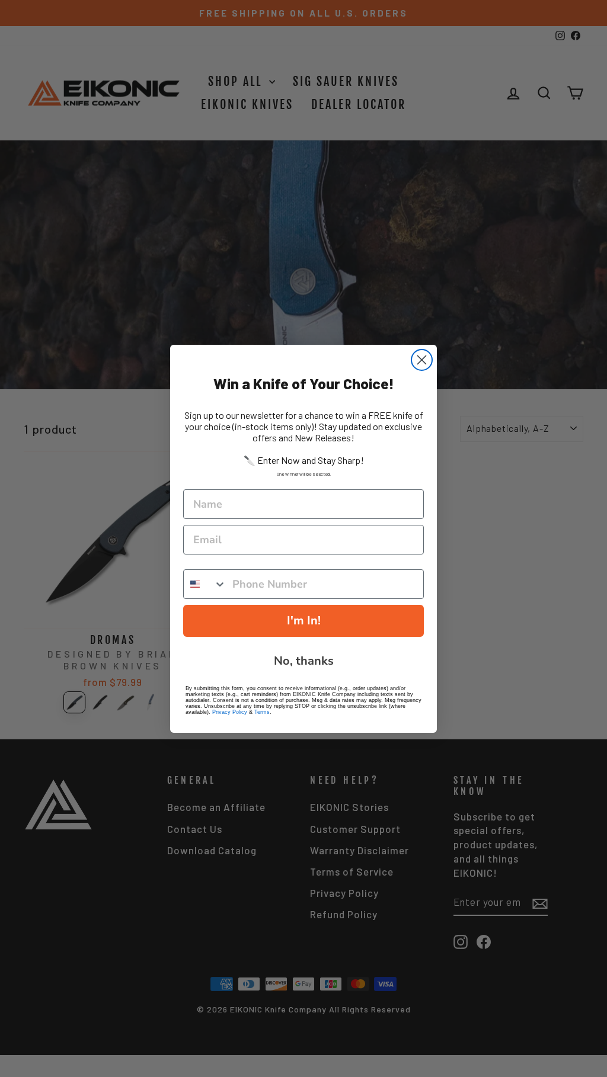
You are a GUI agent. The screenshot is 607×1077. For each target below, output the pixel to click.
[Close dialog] (421, 360)
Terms (262, 712)
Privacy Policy (229, 712)
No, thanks (304, 661)
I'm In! (304, 621)
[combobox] (205, 584)
